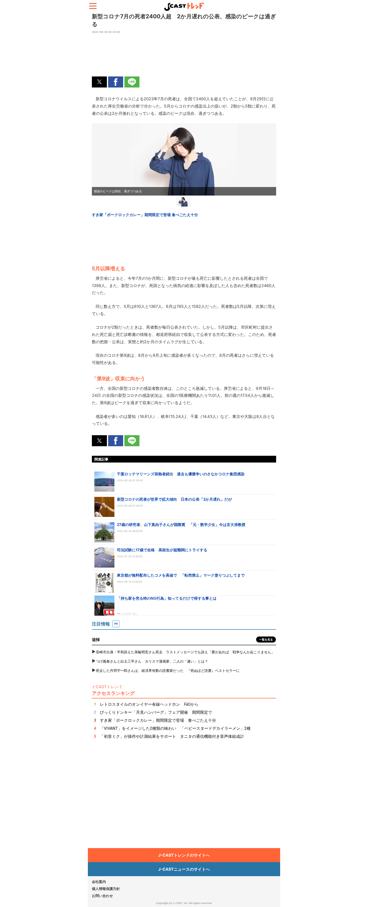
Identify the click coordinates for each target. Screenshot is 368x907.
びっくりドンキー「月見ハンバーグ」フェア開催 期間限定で (156, 712)
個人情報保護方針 (106, 888)
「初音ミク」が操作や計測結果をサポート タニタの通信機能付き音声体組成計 (172, 736)
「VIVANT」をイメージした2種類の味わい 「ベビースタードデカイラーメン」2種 (175, 728)
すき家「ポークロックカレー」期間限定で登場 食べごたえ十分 (158, 720)
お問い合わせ (102, 895)
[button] (99, 81)
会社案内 (99, 881)
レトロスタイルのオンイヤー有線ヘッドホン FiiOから (149, 704)
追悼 (96, 639)
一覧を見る (266, 639)
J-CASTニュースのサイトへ (184, 869)
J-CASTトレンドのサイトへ (184, 855)
